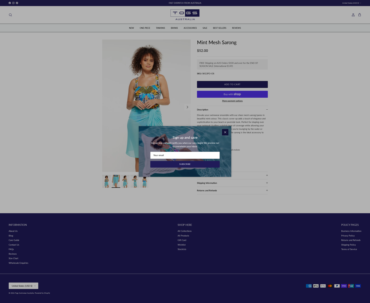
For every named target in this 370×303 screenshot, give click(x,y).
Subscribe (185, 164)
